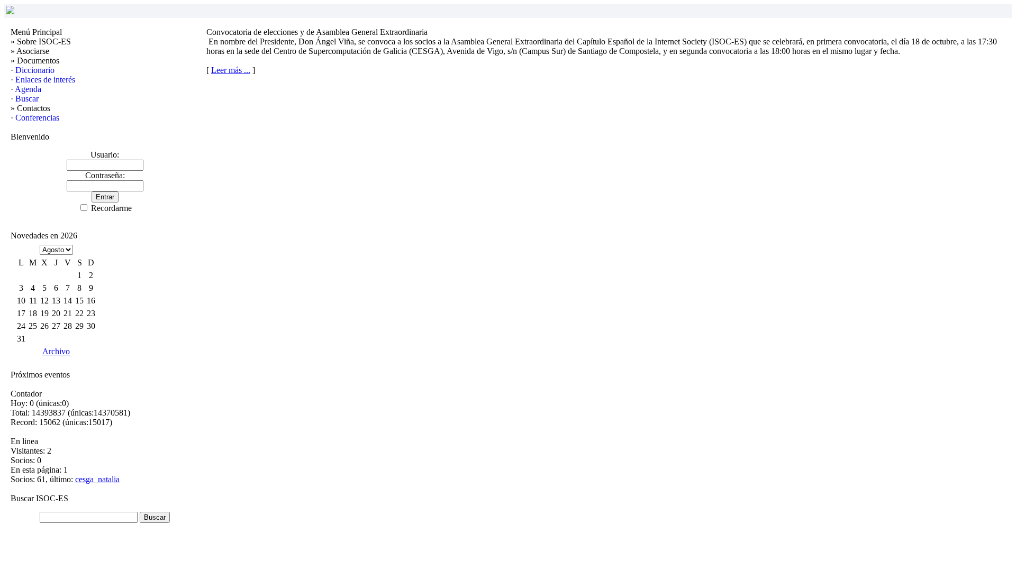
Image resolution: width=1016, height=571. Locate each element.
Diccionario (35, 70)
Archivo (56, 351)
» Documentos (35, 60)
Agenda (28, 89)
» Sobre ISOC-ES (41, 41)
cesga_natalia (97, 479)
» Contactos (30, 108)
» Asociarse (30, 51)
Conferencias (37, 117)
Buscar (27, 98)
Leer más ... (230, 70)
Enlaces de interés (45, 79)
